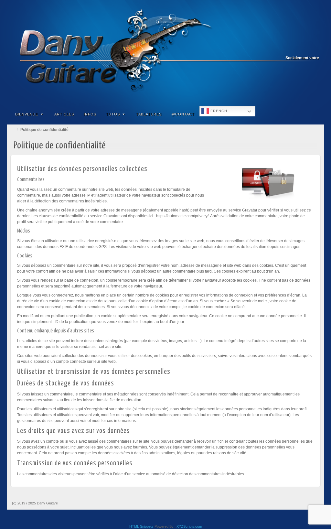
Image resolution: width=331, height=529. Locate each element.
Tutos (113, 114)
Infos (90, 114)
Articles (64, 114)
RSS (315, 49)
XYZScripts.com (189, 526)
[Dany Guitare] (165, 52)
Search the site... (315, 114)
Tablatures (149, 114)
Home (13, 130)
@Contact (183, 114)
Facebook (288, 49)
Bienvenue (26, 114)
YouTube (306, 49)
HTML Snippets (141, 526)
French (218, 111)
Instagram (297, 49)
